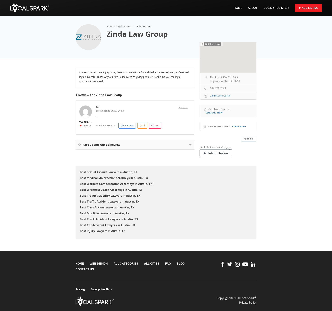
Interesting (128, 125)
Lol (143, 125)
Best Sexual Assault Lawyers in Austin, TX (109, 172)
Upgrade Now (214, 112)
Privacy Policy (247, 302)
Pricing (80, 289)
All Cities (151, 263)
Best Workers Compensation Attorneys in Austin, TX (116, 184)
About (253, 8)
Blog (181, 263)
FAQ (168, 263)
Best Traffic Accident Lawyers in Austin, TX (109, 201)
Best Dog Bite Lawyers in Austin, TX (104, 213)
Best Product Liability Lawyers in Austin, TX (110, 196)
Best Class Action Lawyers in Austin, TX (107, 207)
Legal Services (123, 26)
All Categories (126, 263)
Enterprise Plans (102, 289)
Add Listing (310, 7)
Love (156, 125)
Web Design (99, 263)
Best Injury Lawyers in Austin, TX (103, 231)
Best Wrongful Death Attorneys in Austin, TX (111, 190)
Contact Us (85, 269)
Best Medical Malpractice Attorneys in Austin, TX (114, 178)
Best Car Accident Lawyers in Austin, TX (107, 225)
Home (238, 8)
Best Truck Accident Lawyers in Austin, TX (109, 219)
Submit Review (217, 153)
